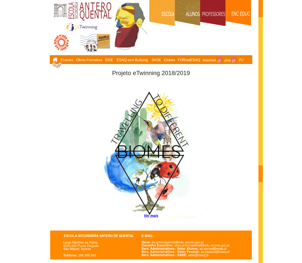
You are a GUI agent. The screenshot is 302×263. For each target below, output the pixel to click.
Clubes (169, 60)
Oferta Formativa (89, 60)
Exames (67, 60)
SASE (156, 60)
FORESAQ (189, 60)
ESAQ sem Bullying (132, 60)
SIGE (109, 60)
